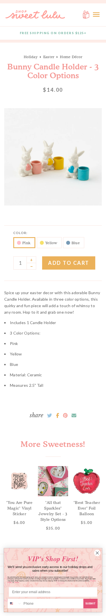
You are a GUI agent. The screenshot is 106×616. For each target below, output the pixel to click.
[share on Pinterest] (65, 415)
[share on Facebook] (57, 415)
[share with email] (74, 415)
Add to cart (68, 263)
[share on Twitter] (49, 415)
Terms (16, 583)
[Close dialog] (97, 553)
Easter (49, 56)
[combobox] (15, 603)
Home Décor (71, 56)
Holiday (31, 56)
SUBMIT (90, 603)
